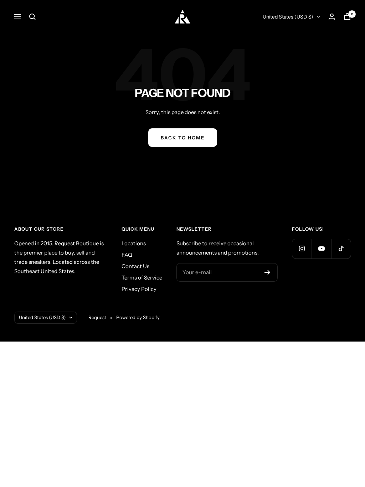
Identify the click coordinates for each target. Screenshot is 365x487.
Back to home (183, 137)
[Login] (332, 17)
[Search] (32, 17)
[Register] (267, 272)
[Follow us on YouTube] (321, 248)
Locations (134, 243)
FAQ (127, 254)
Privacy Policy (139, 289)
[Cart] (347, 16)
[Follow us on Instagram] (302, 248)
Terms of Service (142, 277)
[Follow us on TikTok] (341, 248)
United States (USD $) (288, 17)
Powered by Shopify (138, 317)
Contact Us (135, 266)
